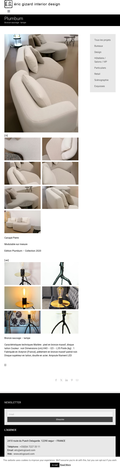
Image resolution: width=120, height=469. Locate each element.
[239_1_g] (60, 322)
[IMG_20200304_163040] (22, 221)
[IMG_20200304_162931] (60, 197)
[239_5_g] (60, 273)
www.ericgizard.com (24, 453)
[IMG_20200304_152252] (60, 173)
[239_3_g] (60, 297)
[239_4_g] (22, 297)
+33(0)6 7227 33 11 (30, 446)
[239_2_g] (22, 322)
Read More (65, 465)
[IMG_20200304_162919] (22, 197)
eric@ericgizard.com (24, 450)
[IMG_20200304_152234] (22, 173)
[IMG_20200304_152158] (60, 148)
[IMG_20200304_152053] (22, 148)
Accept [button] (55, 465)
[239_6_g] (22, 273)
